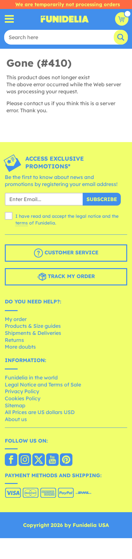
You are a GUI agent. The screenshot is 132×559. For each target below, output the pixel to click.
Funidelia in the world (31, 377)
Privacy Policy (22, 391)
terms (21, 223)
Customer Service (70, 252)
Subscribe (102, 199)
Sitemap (15, 405)
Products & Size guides (33, 326)
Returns (14, 340)
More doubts (20, 346)
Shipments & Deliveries (33, 333)
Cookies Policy (22, 398)
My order (16, 319)
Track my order (70, 276)
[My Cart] (121, 19)
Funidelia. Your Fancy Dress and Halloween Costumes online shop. (65, 18)
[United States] (11, 460)
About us (16, 419)
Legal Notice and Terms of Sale (43, 384)
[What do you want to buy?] (9, 19)
